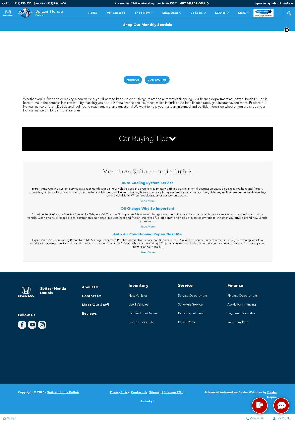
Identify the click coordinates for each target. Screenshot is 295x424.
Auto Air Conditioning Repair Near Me (147, 234)
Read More (147, 201)
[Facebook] (22, 325)
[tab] (147, 139)
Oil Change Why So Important (147, 208)
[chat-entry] (260, 406)
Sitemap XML (173, 392)
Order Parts (186, 322)
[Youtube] (32, 325)
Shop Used (170, 13)
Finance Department (242, 296)
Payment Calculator (241, 313)
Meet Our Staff (95, 305)
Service (220, 13)
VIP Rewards (116, 13)
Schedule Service (190, 304)
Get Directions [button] (193, 3)
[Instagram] (42, 325)
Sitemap (155, 392)
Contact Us (157, 79)
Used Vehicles (138, 304)
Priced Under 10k (141, 322)
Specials (196, 13)
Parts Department (191, 313)
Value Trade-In (237, 322)
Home (92, 13)
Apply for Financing (241, 304)
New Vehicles (138, 296)
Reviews (89, 314)
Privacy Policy (119, 392)
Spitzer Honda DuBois (63, 392)
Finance (132, 79)
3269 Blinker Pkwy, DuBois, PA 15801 (154, 3)
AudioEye (147, 401)
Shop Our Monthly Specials (147, 25)
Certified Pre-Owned (143, 313)
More (242, 14)
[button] (289, 13)
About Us (90, 287)
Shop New (142, 13)
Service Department (192, 296)
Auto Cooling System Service (148, 183)
